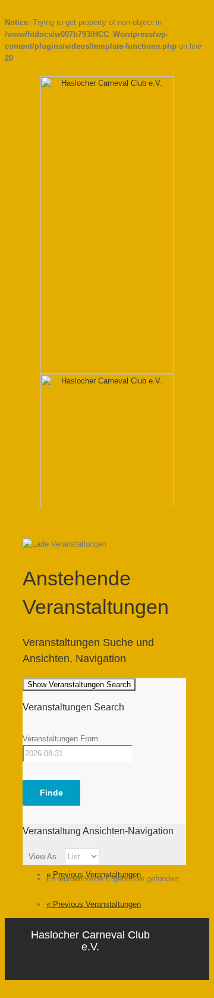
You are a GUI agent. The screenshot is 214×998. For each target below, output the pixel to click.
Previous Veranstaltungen (93, 874)
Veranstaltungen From (60, 738)
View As (44, 856)
